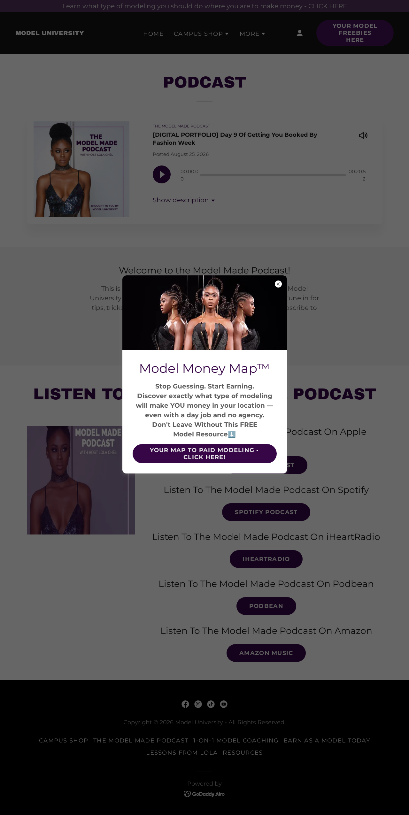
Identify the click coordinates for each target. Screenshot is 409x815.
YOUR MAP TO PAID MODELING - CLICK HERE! (204, 454)
